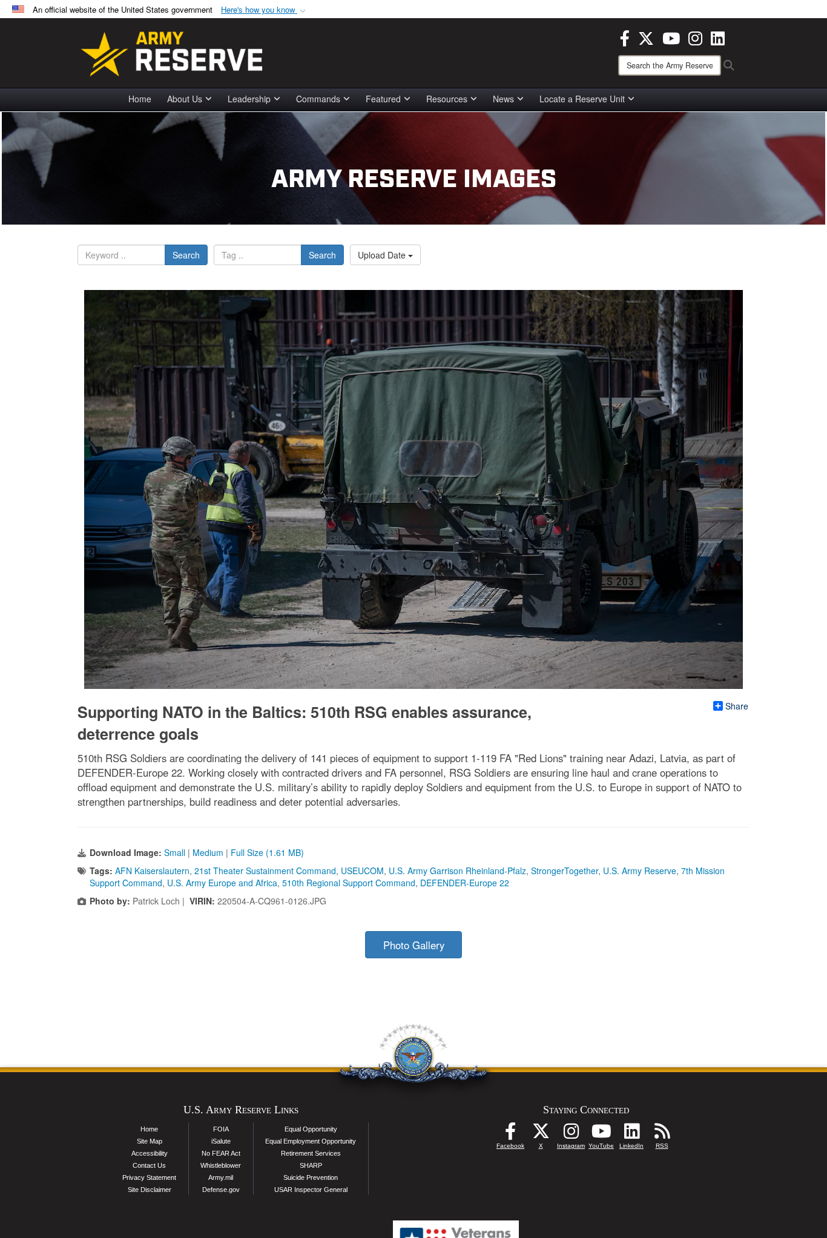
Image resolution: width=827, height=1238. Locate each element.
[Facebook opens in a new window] (625, 37)
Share (736, 706)
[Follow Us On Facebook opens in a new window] (510, 1134)
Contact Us (149, 1165)
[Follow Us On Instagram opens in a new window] (571, 1134)
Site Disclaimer (149, 1189)
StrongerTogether (564, 870)
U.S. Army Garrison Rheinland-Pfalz (457, 870)
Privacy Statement (149, 1177)
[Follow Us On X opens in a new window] (541, 1134)
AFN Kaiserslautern (152, 870)
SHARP (311, 1165)
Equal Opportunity (311, 1129)
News (503, 99)
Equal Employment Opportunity (310, 1141)
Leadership (249, 99)
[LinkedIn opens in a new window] (718, 37)
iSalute (221, 1141)
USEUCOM (362, 870)
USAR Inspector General (311, 1189)
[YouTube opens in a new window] (671, 37)
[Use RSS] (662, 1134)
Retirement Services (311, 1153)
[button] (264, 10)
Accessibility (149, 1153)
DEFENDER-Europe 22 (464, 883)
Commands (318, 99)
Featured (383, 99)
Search (186, 255)
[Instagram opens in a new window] (695, 37)
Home (139, 99)
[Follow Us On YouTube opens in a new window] (601, 1134)
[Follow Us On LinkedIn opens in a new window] (631, 1134)
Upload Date (383, 255)
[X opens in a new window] (646, 37)
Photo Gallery (413, 945)
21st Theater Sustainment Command (265, 870)
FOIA (221, 1129)
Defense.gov (221, 1189)
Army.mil (220, 1177)
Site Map (149, 1141)
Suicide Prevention (310, 1177)
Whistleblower (220, 1165)
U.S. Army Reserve (639, 870)
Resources (446, 99)
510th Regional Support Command (348, 883)
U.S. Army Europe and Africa (222, 883)
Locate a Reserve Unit (582, 99)
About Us (184, 99)
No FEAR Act (221, 1153)
